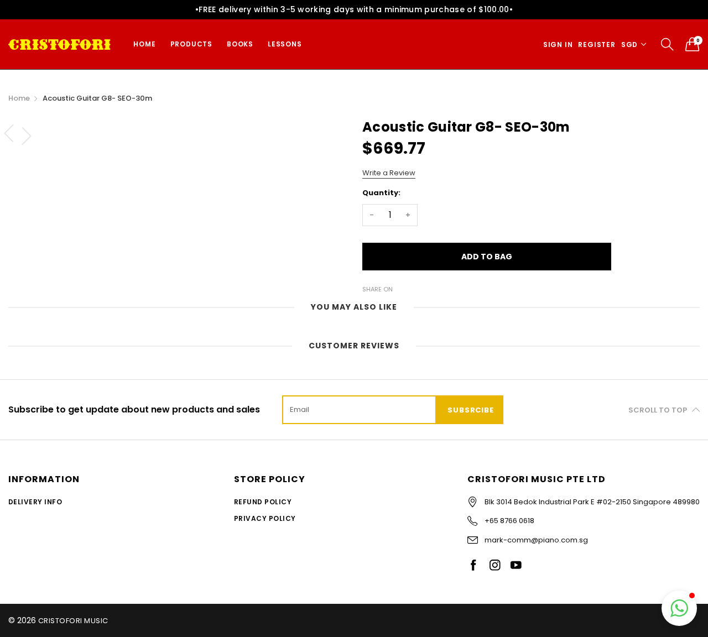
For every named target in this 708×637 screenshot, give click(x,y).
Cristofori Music (73, 620)
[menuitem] (144, 44)
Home (144, 44)
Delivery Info (35, 502)
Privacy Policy (265, 518)
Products (191, 44)
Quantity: (381, 192)
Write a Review (388, 173)
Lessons (285, 44)
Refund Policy (262, 502)
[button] (679, 608)
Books (240, 44)
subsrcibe (470, 410)
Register (596, 44)
